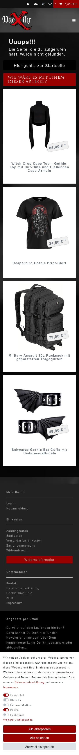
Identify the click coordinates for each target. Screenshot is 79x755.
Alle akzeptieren (40, 729)
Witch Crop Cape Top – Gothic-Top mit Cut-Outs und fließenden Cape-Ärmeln (39, 167)
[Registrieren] (36, 4)
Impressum (14, 603)
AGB (9, 598)
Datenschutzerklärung (22, 588)
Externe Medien (20, 705)
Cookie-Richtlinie (19, 593)
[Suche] (43, 4)
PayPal (15, 710)
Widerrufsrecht (17, 550)
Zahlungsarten (17, 531)
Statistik (16, 700)
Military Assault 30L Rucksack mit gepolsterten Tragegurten (39, 357)
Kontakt (12, 583)
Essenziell (17, 695)
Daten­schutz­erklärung (30, 682)
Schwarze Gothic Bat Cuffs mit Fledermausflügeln (39, 451)
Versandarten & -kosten (24, 540)
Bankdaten (14, 536)
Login (10, 503)
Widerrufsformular (39, 559)
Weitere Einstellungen (18, 719)
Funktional (17, 715)
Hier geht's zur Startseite (39, 65)
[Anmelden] (28, 4)
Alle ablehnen (39, 737)
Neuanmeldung (17, 508)
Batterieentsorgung (20, 545)
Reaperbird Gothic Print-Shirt (39, 263)
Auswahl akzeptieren (39, 746)
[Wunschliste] (50, 4)
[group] (39, 125)
